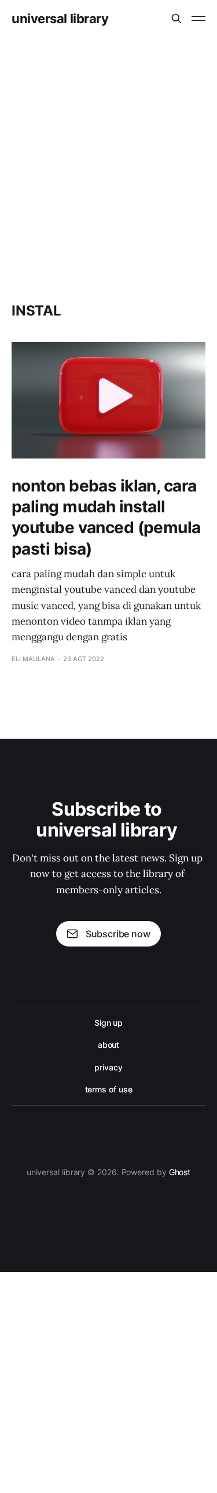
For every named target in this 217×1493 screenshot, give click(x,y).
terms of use (109, 1089)
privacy (108, 1067)
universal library (60, 18)
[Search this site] (176, 18)
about (109, 1045)
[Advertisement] (108, 151)
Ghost (180, 1172)
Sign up (108, 1023)
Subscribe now (118, 934)
